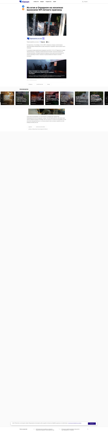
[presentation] (1, 98)
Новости (36, 1)
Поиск (85, 1)
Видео (42, 1)
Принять (92, 423)
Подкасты (48, 1)
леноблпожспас (39, 84)
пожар (48, 84)
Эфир (54, 1)
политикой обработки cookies (74, 423)
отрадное (30, 84)
